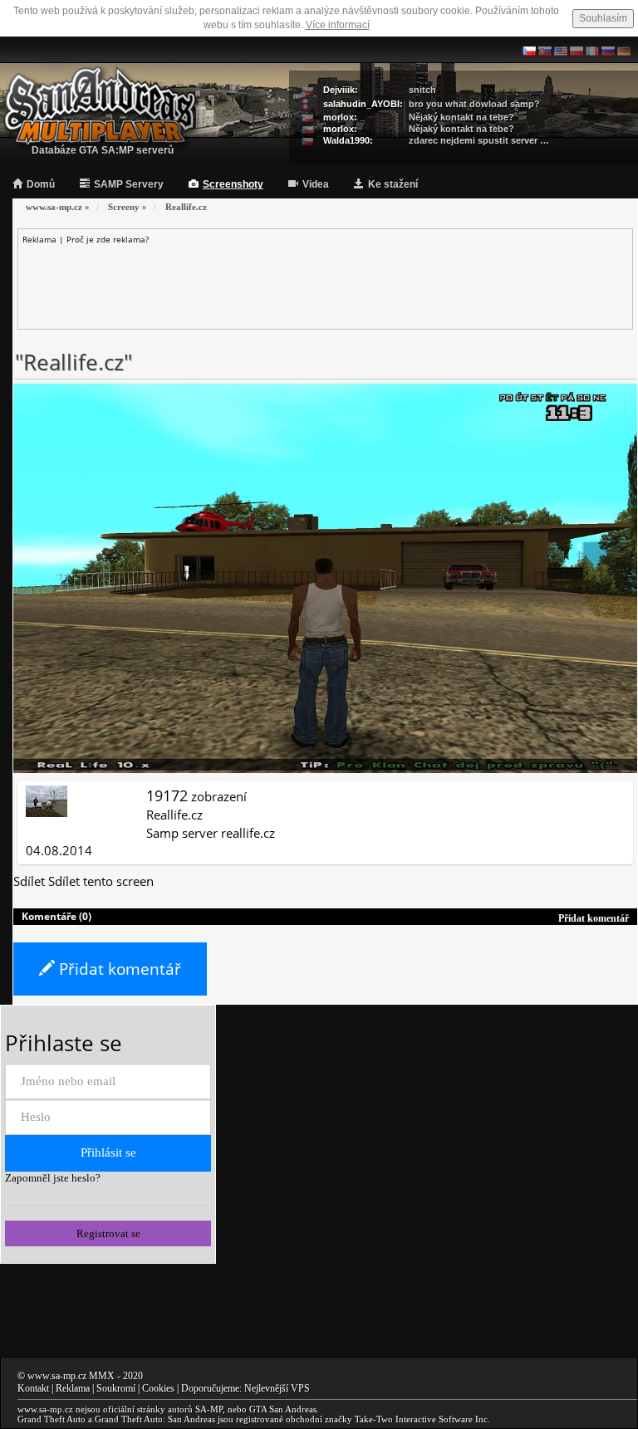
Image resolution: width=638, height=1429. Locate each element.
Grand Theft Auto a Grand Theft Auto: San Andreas (116, 1419)
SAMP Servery (129, 184)
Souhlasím (603, 18)
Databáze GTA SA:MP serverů (103, 150)
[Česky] (529, 50)
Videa (315, 184)
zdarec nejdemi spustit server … (479, 140)
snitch (422, 90)
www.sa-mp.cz (56, 1376)
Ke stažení (393, 184)
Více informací (338, 25)
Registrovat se (108, 1233)
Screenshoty (233, 184)
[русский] (608, 50)
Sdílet (29, 881)
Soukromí (115, 1388)
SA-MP (209, 1409)
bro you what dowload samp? (474, 104)
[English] (560, 50)
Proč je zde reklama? (107, 239)
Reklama (73, 1388)
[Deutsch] (624, 50)
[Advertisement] (325, 283)
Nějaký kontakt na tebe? (461, 117)
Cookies (158, 1388)
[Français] (592, 50)
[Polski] (576, 50)
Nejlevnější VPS (277, 1388)
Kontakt (33, 1388)
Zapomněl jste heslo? (53, 1178)
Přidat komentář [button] (593, 918)
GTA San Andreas (283, 1409)
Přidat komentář (118, 969)
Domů (41, 184)
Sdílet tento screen (101, 881)
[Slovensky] (545, 50)
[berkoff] (46, 799)
